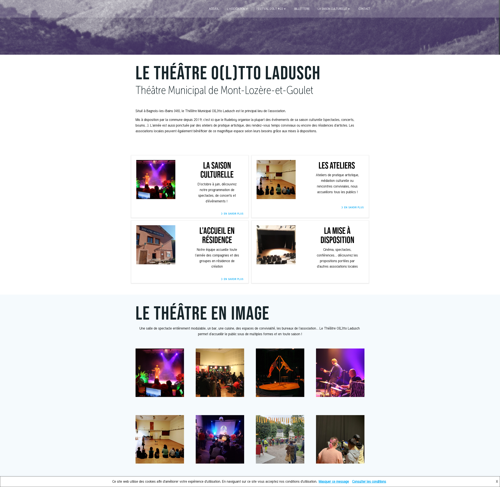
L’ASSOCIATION (236, 8)
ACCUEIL (214, 8)
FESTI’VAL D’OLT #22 (269, 8)
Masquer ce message (334, 481)
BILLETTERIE (302, 8)
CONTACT (364, 8)
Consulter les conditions (369, 481)
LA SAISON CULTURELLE (332, 8)
